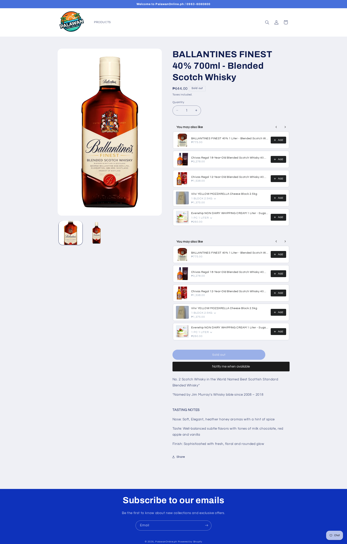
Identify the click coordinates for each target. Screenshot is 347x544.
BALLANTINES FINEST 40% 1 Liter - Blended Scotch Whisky (229, 138)
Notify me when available (231, 366)
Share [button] (181, 456)
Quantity (178, 102)
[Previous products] (276, 127)
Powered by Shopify (190, 542)
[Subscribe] (206, 525)
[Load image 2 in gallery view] (96, 233)
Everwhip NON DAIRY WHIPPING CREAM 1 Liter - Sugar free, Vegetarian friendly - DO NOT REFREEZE (229, 213)
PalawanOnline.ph (166, 542)
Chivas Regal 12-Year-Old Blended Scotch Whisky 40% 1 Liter (229, 177)
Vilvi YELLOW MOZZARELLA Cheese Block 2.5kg (224, 194)
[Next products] (285, 127)
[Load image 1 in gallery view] (71, 233)
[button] (267, 22)
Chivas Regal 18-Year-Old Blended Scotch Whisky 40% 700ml (229, 157)
